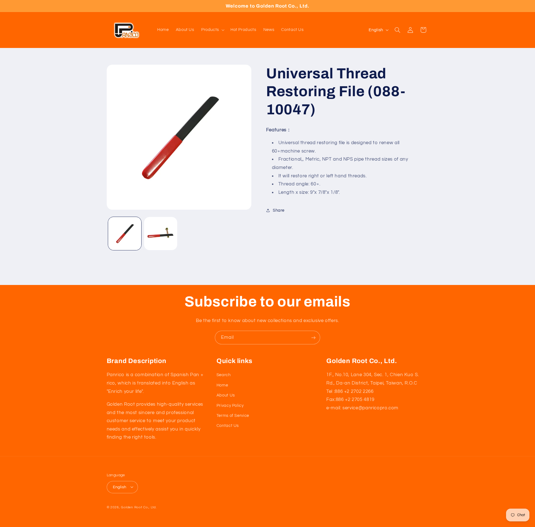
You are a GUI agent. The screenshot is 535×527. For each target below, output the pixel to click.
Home (222, 385)
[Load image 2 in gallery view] (160, 233)
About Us (226, 395)
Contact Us (228, 426)
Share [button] (278, 210)
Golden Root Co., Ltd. (138, 507)
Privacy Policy (230, 405)
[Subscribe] (313, 337)
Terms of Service (233, 415)
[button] (212, 30)
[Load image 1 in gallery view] (124, 233)
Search (224, 375)
